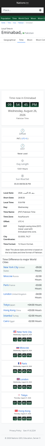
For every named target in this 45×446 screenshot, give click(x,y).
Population (5, 18)
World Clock (23, 18)
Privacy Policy (15, 430)
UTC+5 (24, 138)
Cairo (6, 321)
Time (14, 18)
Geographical (9, 40)
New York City (10, 267)
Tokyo (6, 304)
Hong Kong (9, 310)
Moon (33, 18)
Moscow (7, 276)
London (7, 294)
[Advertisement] (22, 66)
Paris (6, 285)
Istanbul (7, 315)
